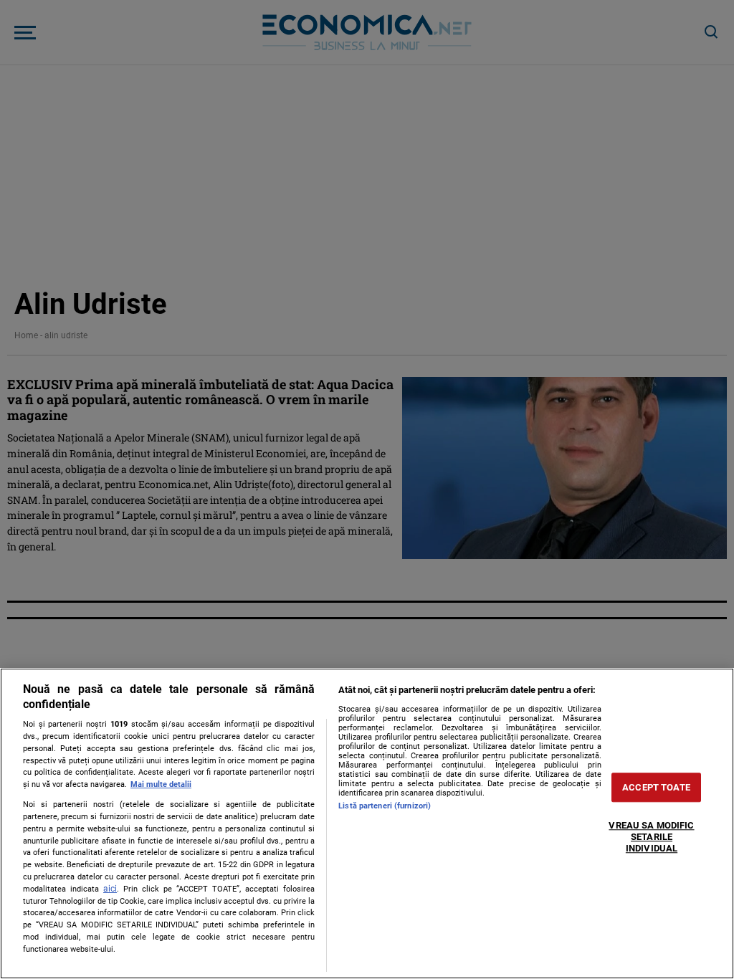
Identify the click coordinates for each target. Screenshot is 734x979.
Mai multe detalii (160, 784)
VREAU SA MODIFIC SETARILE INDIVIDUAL (651, 837)
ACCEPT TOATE (656, 787)
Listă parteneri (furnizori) (384, 806)
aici (110, 889)
